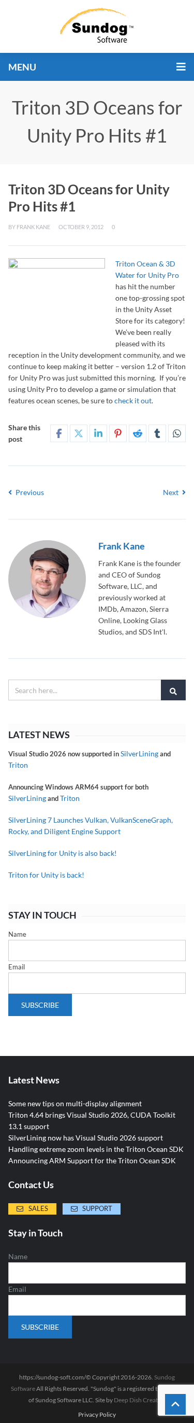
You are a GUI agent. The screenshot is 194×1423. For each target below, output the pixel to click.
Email (16, 967)
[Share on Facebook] (59, 433)
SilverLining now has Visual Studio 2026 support (85, 1137)
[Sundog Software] (97, 26)
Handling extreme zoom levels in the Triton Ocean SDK (96, 1149)
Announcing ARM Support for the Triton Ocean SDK (92, 1160)
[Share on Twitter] (78, 433)
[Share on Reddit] (137, 433)
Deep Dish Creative (140, 1400)
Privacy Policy (97, 1414)
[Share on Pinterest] (118, 433)
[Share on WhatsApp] (177, 433)
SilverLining (139, 753)
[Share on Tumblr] (157, 433)
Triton (18, 764)
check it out (133, 400)
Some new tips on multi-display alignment (75, 1103)
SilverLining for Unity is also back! (62, 853)
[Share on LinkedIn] (98, 433)
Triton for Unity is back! (46, 874)
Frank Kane (33, 226)
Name (17, 934)
